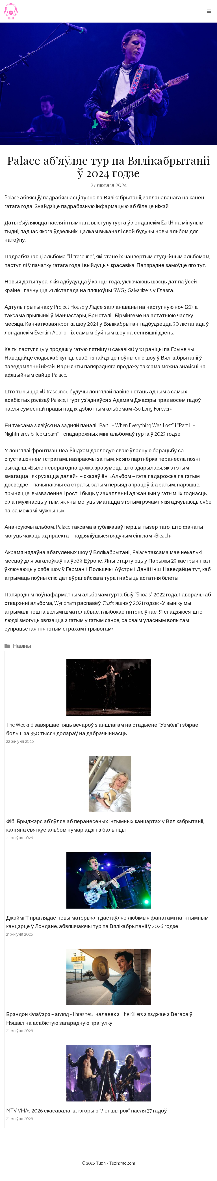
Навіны (22, 646)
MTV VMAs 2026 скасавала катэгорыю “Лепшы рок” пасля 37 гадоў (86, 1111)
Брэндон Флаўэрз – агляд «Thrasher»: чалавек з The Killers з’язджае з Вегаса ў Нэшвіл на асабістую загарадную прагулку (99, 1018)
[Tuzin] (10, 11)
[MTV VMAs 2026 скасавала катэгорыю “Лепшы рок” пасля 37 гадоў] (108, 1097)
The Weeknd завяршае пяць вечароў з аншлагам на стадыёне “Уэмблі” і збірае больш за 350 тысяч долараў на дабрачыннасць (102, 729)
